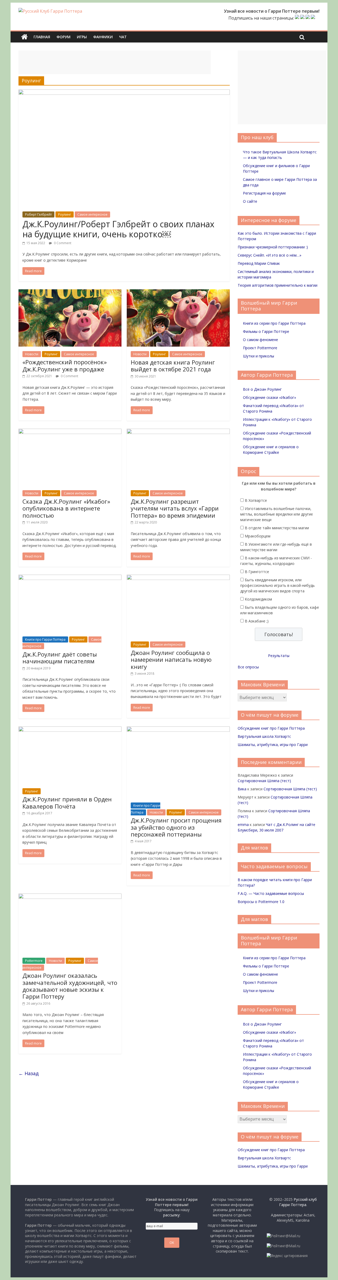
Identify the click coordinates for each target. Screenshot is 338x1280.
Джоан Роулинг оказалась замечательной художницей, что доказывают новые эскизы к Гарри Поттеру (69, 985)
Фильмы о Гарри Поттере (266, 331)
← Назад (28, 1073)
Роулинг (64, 214)
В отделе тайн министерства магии (277, 527)
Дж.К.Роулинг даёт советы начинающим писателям (59, 657)
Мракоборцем (257, 536)
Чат (123, 36)
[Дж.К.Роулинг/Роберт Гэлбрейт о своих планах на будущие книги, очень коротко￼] (124, 93)
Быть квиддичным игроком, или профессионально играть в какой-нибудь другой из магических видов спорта (277, 585)
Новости (31, 354)
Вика (242, 788)
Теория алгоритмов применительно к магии (277, 285)
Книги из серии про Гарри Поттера (274, 323)
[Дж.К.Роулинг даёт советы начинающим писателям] (69, 578)
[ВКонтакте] (297, 18)
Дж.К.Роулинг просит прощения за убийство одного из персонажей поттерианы (176, 827)
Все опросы (248, 666)
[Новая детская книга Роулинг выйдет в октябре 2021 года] (178, 292)
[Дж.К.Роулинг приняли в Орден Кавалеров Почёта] (69, 730)
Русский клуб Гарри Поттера (298, 1202)
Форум (64, 36)
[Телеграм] (308, 18)
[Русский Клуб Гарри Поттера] (50, 11)
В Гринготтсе (257, 571)
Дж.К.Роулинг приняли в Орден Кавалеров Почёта (67, 802)
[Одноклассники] (302, 18)
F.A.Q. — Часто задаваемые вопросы (271, 893)
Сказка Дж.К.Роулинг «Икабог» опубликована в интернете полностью (66, 508)
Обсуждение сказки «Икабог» (269, 397)
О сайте (250, 201)
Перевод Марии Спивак (259, 263)
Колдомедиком (258, 599)
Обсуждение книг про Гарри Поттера (271, 728)
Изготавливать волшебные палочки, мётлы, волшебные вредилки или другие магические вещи (276, 514)
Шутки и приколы (258, 355)
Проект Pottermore (260, 347)
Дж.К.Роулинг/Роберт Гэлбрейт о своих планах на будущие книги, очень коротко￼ (118, 229)
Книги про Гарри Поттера (45, 639)
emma (243, 824)
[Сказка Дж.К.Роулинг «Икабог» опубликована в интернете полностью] (69, 432)
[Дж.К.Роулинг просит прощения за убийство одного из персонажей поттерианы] (178, 730)
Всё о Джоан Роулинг (262, 389)
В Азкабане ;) (257, 621)
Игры (82, 36)
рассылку (171, 1214)
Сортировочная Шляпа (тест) (264, 780)
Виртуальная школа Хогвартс (264, 736)
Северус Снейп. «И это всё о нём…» (269, 255)
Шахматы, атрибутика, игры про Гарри (273, 744)
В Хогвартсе (256, 500)
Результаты (278, 655)
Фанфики (103, 36)
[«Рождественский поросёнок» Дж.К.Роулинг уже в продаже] (69, 292)
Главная (42, 36)
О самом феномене (260, 339)
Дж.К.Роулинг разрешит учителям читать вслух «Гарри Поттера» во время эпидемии (175, 508)
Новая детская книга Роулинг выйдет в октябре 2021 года (173, 365)
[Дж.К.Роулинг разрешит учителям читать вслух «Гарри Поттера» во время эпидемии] (178, 432)
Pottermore (34, 960)
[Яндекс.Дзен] (313, 18)
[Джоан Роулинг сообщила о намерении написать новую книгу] (178, 578)
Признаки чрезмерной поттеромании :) (273, 246)
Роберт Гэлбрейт (38, 214)
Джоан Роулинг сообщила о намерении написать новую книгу (171, 659)
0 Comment (62, 243)
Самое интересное (92, 214)
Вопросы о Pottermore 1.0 (261, 901)
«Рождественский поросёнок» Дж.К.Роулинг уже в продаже (64, 365)
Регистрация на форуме (264, 193)
